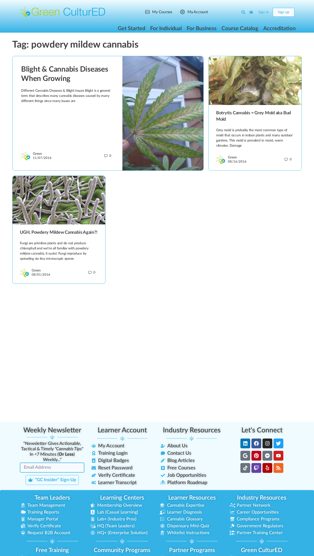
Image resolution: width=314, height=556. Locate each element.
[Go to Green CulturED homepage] (62, 12)
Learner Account (122, 430)
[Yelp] (267, 468)
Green (37, 153)
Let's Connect (262, 430)
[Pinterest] (256, 456)
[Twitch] (256, 468)
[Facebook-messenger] (267, 456)
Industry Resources (192, 430)
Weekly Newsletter (52, 430)
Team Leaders (52, 498)
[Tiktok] (245, 468)
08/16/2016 (237, 161)
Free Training (52, 550)
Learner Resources (192, 498)
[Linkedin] (245, 443)
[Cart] (251, 12)
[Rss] (278, 468)
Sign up (283, 12)
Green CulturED (261, 550)
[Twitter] (278, 443)
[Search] (243, 12)
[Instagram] (267, 443)
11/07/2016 (42, 158)
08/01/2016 (41, 274)
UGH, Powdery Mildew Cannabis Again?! (58, 232)
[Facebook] (256, 443)
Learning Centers (122, 498)
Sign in (264, 12)
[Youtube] (278, 456)
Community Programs (122, 550)
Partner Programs (192, 550)
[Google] (245, 456)
